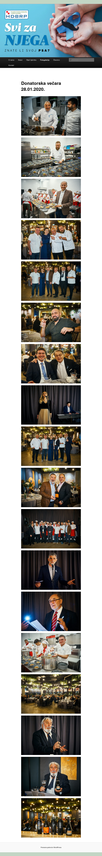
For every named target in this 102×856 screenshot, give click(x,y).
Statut (20, 60)
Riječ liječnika (31, 60)
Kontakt (11, 65)
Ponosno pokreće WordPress (51, 847)
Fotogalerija (44, 60)
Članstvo (56, 60)
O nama (11, 60)
